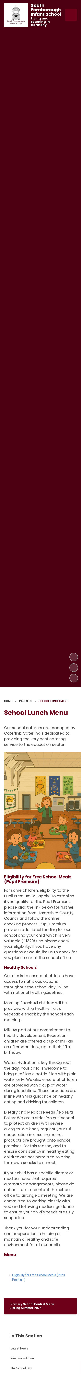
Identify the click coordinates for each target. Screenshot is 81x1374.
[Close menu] (71, 15)
